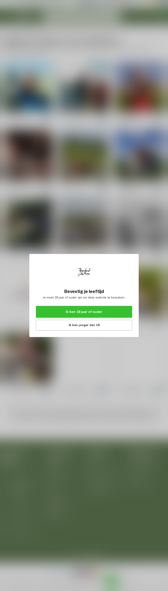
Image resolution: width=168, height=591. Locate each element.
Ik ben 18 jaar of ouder (84, 311)
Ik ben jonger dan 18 (84, 325)
